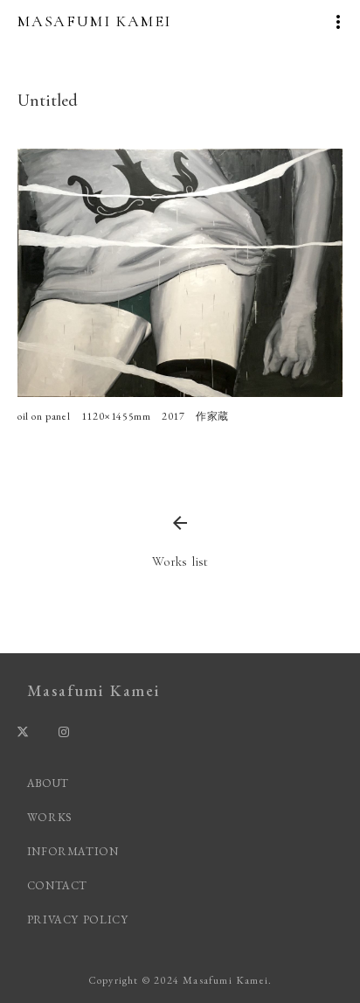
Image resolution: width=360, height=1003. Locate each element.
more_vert (338, 21)
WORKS (50, 817)
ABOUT (48, 783)
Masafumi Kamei (93, 690)
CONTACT (57, 885)
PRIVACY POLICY (80, 919)
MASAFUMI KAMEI (94, 21)
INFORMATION (73, 851)
